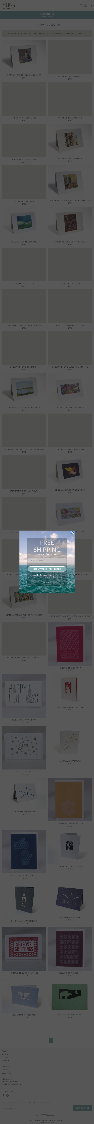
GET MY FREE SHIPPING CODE (47, 569)
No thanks (47, 582)
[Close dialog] (72, 533)
